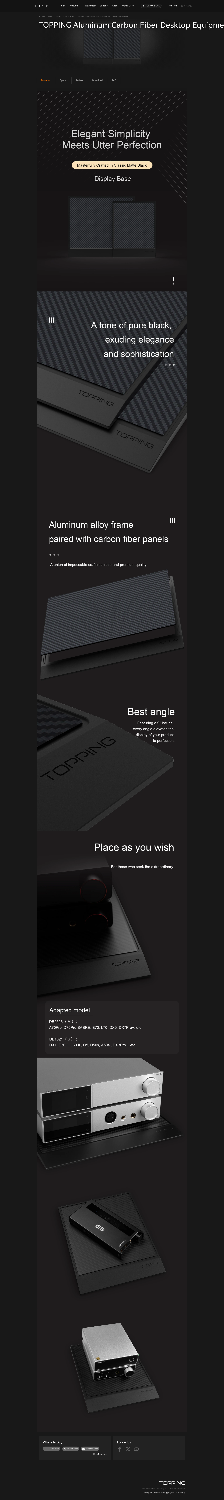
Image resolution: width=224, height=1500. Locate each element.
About (115, 6)
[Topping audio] (44, 5)
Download (97, 80)
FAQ (114, 80)
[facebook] (119, 1449)
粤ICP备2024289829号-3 (153, 1493)
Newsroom (90, 6)
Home (63, 6)
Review (79, 80)
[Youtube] (136, 1449)
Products (73, 6)
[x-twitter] (128, 1449)
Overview (45, 80)
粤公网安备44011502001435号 (174, 1493)
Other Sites (128, 6)
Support (104, 6)
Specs (63, 80)
